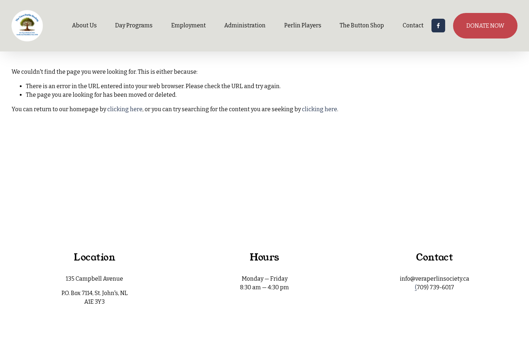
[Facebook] (438, 25)
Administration (245, 25)
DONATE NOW (485, 25)
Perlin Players (302, 25)
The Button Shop (362, 25)
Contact (413, 25)
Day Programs (134, 25)
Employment (188, 25)
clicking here (125, 109)
